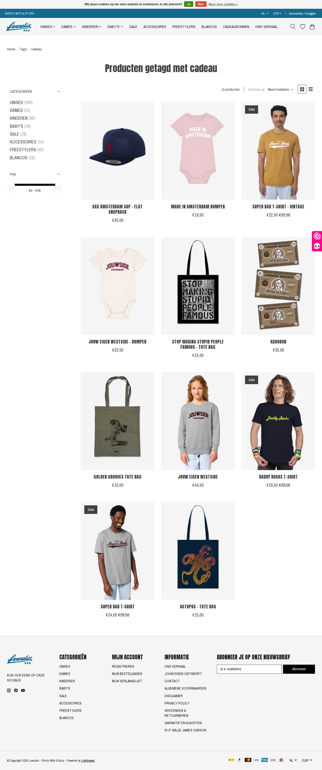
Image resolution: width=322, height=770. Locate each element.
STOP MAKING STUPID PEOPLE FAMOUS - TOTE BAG (198, 344)
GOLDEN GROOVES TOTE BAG (117, 476)
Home (11, 49)
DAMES (16, 110)
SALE (133, 26)
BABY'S (16, 126)
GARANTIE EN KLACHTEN (183, 722)
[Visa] (256, 760)
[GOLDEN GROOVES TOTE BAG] (117, 421)
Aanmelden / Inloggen (302, 13)
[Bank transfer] (273, 760)
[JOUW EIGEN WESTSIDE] (198, 421)
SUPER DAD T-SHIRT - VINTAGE (278, 206)
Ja (188, 4)
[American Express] (264, 760)
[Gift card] (281, 760)
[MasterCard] (248, 760)
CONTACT (172, 681)
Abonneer (299, 668)
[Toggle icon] (292, 26)
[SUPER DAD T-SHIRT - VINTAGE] (278, 151)
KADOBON (278, 341)
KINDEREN (19, 118)
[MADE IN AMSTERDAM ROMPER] (198, 151)
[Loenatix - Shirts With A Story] (18, 27)
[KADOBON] (278, 286)
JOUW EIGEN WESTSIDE (198, 476)
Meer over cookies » (223, 4)
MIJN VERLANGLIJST (127, 681)
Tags (23, 49)
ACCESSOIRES (154, 26)
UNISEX (16, 102)
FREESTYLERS (183, 26)
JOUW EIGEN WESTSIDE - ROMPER (117, 341)
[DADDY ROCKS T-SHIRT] (278, 421)
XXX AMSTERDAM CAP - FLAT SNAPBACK (117, 209)
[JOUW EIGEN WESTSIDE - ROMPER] (117, 286)
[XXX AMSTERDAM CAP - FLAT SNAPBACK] (117, 151)
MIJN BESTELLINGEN (127, 673)
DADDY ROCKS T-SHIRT (278, 476)
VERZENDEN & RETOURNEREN (176, 713)
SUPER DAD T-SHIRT (118, 606)
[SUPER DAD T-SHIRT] (117, 551)
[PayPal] (239, 760)
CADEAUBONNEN (236, 26)
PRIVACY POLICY (177, 703)
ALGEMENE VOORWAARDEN (185, 688)
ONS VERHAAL (266, 26)
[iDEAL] (231, 760)
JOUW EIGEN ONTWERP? (183, 673)
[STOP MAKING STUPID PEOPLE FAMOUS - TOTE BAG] (198, 286)
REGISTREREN (123, 666)
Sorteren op (256, 89)
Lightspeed (88, 760)
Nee (201, 4)
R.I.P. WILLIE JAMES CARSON (185, 730)
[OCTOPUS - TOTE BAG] (198, 551)
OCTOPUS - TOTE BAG (198, 606)
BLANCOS (209, 26)
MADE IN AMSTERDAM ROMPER (198, 206)
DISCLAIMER (174, 695)
